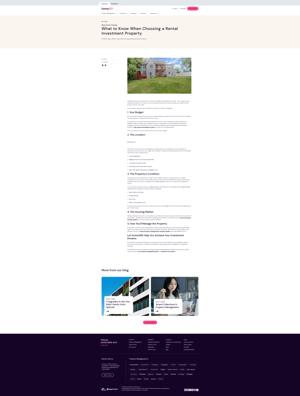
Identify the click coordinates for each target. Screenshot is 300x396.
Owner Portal (132, 344)
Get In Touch (108, 375)
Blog (109, 39)
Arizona (153, 379)
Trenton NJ (134, 374)
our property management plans (148, 251)
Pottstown (193, 365)
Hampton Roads (172, 369)
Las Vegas (181, 374)
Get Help (186, 347)
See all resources (150, 322)
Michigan (189, 374)
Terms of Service (188, 342)
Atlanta (166, 374)
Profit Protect (152, 349)
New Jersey (191, 369)
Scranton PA (154, 369)
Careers (168, 344)
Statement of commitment (173, 342)
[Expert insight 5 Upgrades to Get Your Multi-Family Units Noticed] (125, 296)
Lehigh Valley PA (143, 369)
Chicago (146, 379)
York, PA (173, 365)
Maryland (142, 374)
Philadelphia (164, 365)
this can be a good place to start (144, 127)
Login (185, 339)
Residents (114, 4)
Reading (133, 369)
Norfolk (182, 369)
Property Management (135, 342)
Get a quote (192, 8)
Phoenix (161, 379)
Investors (105, 4)
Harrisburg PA (183, 365)
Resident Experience (154, 342)
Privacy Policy (188, 344)
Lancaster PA (144, 365)
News (167, 347)
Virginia (162, 369)
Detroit (133, 379)
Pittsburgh (155, 365)
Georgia (158, 374)
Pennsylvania (134, 365)
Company (168, 339)
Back (106, 21)
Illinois (139, 379)
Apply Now (151, 347)
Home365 (104, 39)
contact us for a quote (168, 251)
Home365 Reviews (189, 349)
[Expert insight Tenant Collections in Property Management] (174, 296)
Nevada (173, 374)
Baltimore (150, 374)
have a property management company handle (155, 231)
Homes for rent (152, 344)
